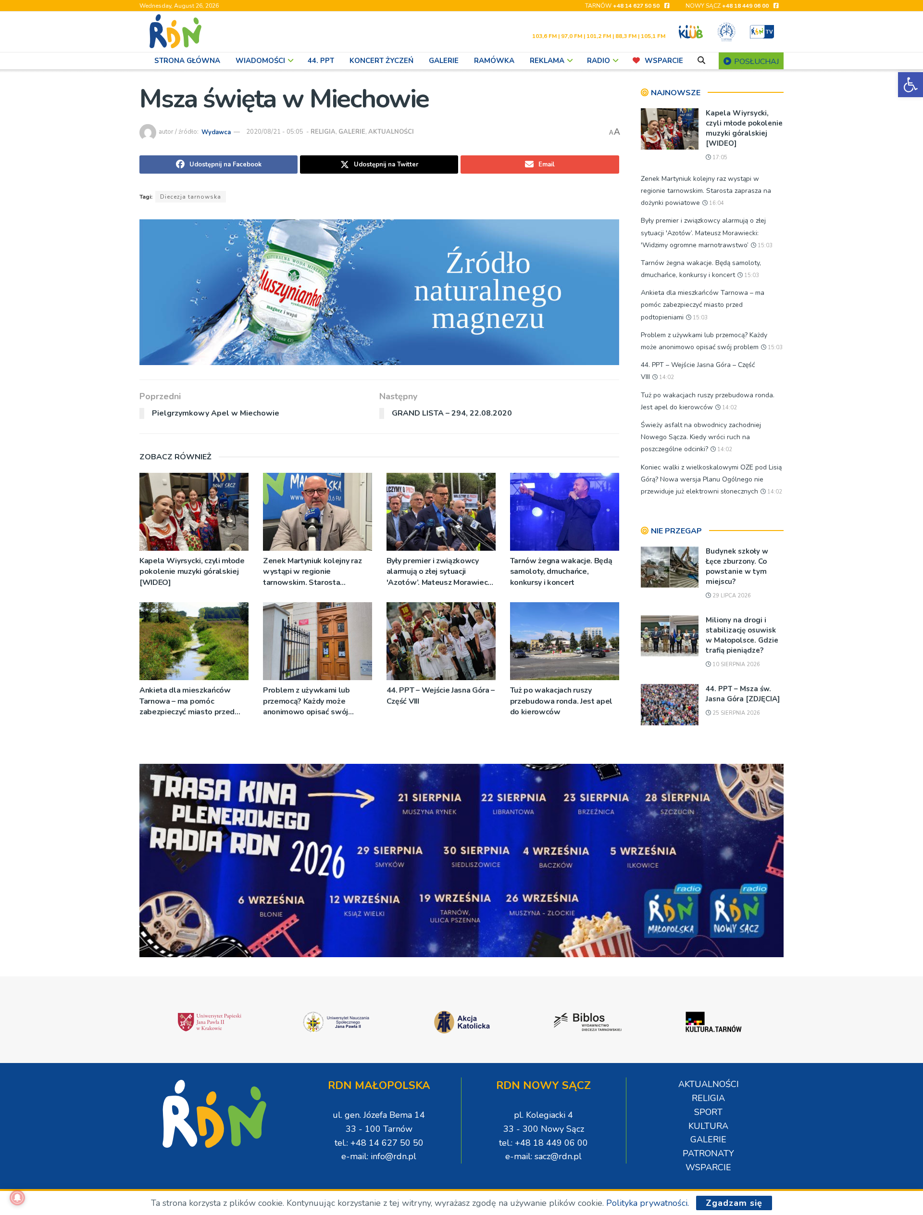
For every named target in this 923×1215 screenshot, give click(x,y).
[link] (910, 84)
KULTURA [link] (708, 1126)
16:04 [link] (716, 203)
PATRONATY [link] (708, 1153)
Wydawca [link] (216, 131)
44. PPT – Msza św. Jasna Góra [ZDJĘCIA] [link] (743, 694)
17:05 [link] (719, 157)
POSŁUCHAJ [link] (755, 61)
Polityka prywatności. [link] (647, 1203)
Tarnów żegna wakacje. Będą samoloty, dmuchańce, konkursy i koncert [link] (561, 572)
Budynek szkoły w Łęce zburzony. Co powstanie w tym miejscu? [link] (737, 566)
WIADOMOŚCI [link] (260, 60)
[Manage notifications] (17, 1197)
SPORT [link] (708, 1112)
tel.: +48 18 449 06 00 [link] (543, 1143)
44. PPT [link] (321, 60)
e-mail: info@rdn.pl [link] (378, 1156)
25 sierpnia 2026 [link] (735, 713)
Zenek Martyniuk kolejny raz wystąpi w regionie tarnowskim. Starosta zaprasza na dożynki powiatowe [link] (312, 572)
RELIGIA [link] (323, 131)
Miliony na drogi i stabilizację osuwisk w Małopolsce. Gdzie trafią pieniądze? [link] (742, 635)
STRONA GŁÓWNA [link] (187, 60)
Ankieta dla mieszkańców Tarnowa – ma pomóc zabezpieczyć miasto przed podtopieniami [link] (187, 701)
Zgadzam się (734, 1203)
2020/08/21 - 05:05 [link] (274, 131)
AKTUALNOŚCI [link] (391, 131)
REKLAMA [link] (547, 60)
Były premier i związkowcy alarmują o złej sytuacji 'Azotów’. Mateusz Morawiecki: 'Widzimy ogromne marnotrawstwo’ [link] (441, 572)
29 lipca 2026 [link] (731, 595)
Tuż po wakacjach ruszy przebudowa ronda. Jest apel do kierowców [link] (561, 701)
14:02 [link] (666, 377)
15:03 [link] (764, 245)
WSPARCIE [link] (664, 60)
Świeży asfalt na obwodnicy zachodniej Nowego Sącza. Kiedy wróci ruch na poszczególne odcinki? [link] (701, 437)
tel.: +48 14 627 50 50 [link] (379, 1143)
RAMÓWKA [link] (494, 60)
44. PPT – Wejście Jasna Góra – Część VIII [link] (441, 695)
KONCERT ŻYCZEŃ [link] (381, 60)
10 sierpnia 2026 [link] (735, 664)
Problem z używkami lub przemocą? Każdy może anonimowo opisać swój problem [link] (306, 701)
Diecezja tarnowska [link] (190, 197)
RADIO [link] (598, 60)
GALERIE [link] (444, 60)
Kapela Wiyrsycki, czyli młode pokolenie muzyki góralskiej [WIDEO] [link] (192, 572)
